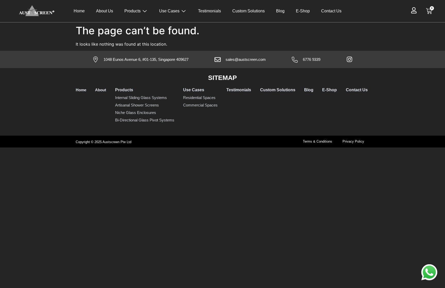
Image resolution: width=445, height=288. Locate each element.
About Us (104, 11)
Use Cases (169, 11)
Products (132, 11)
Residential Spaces (199, 97)
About (100, 90)
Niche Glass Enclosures (135, 112)
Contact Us (331, 11)
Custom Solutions (248, 11)
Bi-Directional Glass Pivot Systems (144, 120)
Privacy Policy (353, 141)
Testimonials (209, 11)
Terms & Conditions (317, 141)
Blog (280, 11)
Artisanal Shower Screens (137, 105)
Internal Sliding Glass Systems (141, 97)
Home (79, 11)
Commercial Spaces (200, 105)
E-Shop (303, 11)
